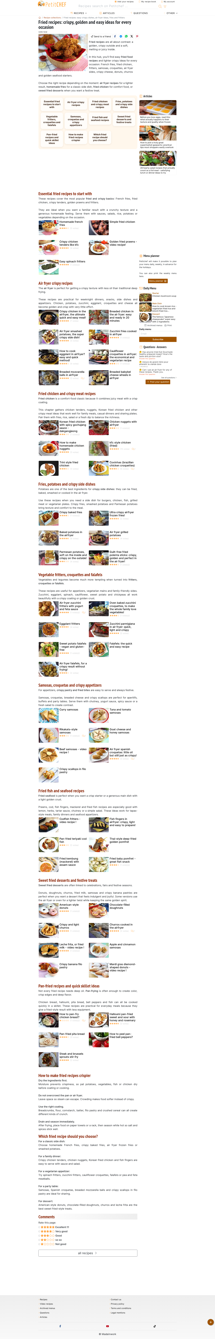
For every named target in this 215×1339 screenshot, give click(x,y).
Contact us (116, 1299)
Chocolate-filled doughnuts (120, 906)
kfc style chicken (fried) (120, 444)
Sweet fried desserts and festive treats (123, 119)
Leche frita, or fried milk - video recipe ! (71, 946)
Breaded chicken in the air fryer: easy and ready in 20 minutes (122, 316)
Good (58, 1235)
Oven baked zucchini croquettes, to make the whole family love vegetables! (123, 607)
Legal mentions (118, 1313)
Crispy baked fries (70, 512)
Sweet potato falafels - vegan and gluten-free (72, 646)
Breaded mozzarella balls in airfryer (71, 373)
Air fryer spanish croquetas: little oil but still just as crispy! (123, 752)
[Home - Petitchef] (39, 17)
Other (170, 13)
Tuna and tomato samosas (120, 711)
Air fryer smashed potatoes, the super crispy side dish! (71, 334)
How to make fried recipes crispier (76, 137)
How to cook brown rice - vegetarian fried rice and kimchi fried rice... (164, 308)
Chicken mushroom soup (164, 296)
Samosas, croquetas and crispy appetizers (76, 120)
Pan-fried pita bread (72, 1033)
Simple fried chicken (122, 221)
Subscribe (158, 339)
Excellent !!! (62, 1227)
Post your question (159, 381)
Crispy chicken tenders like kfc (69, 243)
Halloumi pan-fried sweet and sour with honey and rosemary (122, 1017)
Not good (60, 1244)
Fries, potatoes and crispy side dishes (124, 104)
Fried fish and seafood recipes (100, 118)
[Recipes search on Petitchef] (160, 6)
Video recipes (46, 1304)
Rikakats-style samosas (68, 731)
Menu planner (156, 281)
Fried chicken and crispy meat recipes (100, 104)
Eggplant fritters (69, 623)
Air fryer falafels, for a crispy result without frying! (73, 666)
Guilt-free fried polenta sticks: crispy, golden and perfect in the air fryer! (123, 556)
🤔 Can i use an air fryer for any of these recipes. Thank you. (155, 371)
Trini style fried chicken (68, 464)
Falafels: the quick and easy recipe (121, 645)
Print (169, 325)
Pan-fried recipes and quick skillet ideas (52, 138)
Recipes (78, 13)
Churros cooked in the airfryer (121, 926)
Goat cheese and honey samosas (120, 731)
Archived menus (154, 325)
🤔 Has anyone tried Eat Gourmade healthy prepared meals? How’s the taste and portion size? (156, 354)
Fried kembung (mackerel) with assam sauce (69, 861)
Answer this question (147, 359)
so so (58, 1239)
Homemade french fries (71, 223)
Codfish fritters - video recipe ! (69, 820)
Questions (140, 13)
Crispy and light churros (69, 926)
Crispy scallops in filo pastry (72, 770)
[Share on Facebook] (115, 36)
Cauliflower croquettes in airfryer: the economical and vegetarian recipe (123, 355)
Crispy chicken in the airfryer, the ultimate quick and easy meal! (72, 314)
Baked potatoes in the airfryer (70, 534)
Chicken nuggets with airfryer (123, 423)
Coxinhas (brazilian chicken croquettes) (122, 464)
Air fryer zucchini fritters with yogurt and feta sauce (71, 606)
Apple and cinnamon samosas (122, 946)
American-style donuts (69, 906)
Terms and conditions (121, 1308)
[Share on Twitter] (131, 36)
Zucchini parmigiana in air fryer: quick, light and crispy (122, 627)
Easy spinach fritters (72, 261)
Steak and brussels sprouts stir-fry (71, 1055)
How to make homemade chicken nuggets (71, 445)
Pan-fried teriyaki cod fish (73, 840)
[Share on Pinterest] (137, 36)
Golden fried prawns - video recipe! (123, 243)
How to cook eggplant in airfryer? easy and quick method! (72, 355)
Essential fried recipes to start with (51, 104)
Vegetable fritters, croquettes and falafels (51, 120)
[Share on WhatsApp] (126, 36)
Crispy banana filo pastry (70, 966)
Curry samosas (68, 709)
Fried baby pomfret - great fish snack (123, 860)
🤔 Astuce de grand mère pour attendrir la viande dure (153, 363)
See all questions (168, 377)
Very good (61, 1231)
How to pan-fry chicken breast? (69, 1016)
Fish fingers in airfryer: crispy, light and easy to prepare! (122, 822)
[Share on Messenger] (121, 36)
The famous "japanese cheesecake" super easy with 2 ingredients (163, 319)
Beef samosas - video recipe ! (73, 751)
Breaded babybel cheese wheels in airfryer (120, 375)
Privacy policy (117, 1304)
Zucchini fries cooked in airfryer (123, 333)
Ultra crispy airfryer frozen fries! (122, 514)
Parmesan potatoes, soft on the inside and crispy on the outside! (73, 555)
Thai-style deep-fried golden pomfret (123, 840)
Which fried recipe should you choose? (100, 137)
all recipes (86, 1253)
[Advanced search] (165, 6)
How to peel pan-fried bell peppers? (121, 1035)
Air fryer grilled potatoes (119, 534)
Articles (108, 13)
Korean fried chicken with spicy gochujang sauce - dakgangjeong (72, 426)
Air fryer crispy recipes (75, 103)
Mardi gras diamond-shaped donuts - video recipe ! (123, 967)
